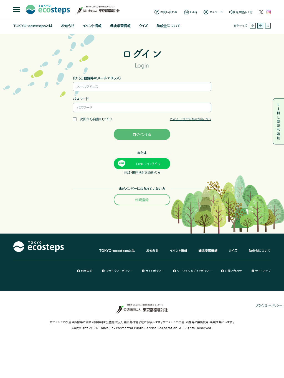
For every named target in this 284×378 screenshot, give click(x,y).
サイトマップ (263, 271)
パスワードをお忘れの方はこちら (190, 119)
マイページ (216, 12)
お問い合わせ (169, 12)
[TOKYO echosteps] (38, 243)
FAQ (193, 12)
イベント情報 (92, 25)
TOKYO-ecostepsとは (32, 25)
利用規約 (86, 271)
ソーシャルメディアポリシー (194, 271)
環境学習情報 (120, 25)
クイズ (143, 25)
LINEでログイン (148, 163)
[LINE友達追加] (278, 121)
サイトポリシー (155, 271)
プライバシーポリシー (119, 271)
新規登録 (142, 199)
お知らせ (67, 25)
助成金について (168, 25)
